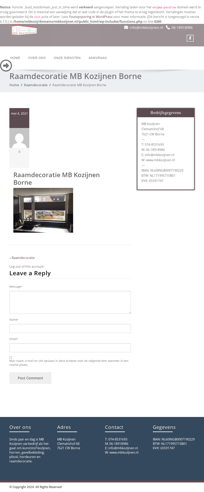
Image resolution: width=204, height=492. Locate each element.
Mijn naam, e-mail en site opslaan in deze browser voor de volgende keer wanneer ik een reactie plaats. (68, 363)
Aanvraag (98, 58)
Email (13, 339)
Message (15, 286)
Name (14, 319)
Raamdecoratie (36, 85)
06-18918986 (182, 27)
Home (15, 58)
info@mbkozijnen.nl (146, 27)
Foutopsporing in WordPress (91, 17)
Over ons (37, 58)
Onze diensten (67, 58)
